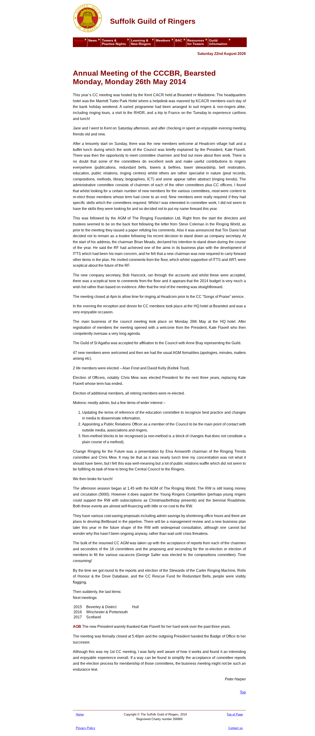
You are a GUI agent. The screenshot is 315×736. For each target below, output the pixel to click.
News (92, 40)
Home (78, 40)
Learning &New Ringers (141, 42)
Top (243, 692)
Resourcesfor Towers (195, 42)
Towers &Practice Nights (114, 42)
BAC (178, 40)
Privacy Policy (85, 728)
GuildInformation (218, 42)
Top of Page (235, 714)
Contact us (235, 728)
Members (163, 40)
